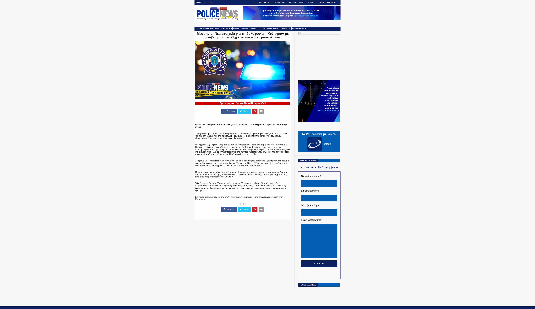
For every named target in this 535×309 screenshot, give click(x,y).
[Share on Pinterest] (254, 111)
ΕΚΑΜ (321, 2)
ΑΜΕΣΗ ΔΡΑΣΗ (265, 2)
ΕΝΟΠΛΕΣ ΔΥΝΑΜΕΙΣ (249, 28)
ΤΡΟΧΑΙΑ (292, 2)
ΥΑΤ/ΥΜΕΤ (331, 2)
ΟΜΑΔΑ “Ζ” (311, 2)
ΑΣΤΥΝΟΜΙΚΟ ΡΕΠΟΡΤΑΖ (271, 28)
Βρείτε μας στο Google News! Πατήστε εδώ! (243, 103)
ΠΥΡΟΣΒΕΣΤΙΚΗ (226, 28)
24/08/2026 (200, 2)
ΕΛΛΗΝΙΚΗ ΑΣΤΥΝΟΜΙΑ (211, 28)
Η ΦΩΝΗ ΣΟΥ (286, 28)
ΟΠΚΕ (301, 2)
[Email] (261, 111)
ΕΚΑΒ (260, 28)
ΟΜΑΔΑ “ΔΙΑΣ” (280, 2)
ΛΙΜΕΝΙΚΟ (236, 28)
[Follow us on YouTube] (211, 2)
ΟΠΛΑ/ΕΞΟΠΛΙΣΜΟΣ (299, 28)
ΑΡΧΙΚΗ (199, 28)
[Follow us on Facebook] (209, 2)
